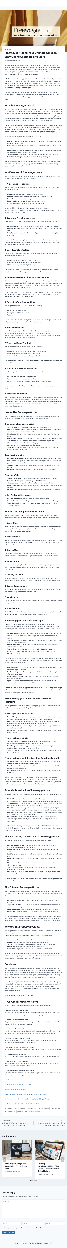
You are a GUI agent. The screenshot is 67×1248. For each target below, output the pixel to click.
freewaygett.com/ (22, 1111)
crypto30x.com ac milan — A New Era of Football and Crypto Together (28, 1099)
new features (53, 893)
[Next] (62, 1159)
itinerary (36, 489)
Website (48, 1223)
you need (15, 81)
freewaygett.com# (34, 1111)
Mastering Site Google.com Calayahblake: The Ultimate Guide (16, 1166)
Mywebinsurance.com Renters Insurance (18, 1084)
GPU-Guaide (8, 49)
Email (26, 1223)
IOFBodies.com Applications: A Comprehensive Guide (22, 1104)
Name (5, 1223)
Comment (6, 1201)
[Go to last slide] (4, 1159)
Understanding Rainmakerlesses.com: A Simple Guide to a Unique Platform (15, 1123)
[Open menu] (63, 3)
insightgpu (9, 60)
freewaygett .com (20, 1108)
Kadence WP (47, 1243)
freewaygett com (32, 1108)
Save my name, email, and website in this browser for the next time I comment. (27, 1228)
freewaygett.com (10, 1111)
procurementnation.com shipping (15, 1089)
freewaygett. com (44, 1108)
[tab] (30, 1180)
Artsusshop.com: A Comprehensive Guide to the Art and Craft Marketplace (50, 1123)
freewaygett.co (55, 1108)
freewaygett (9, 1108)
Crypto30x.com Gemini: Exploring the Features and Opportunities (26, 1094)
